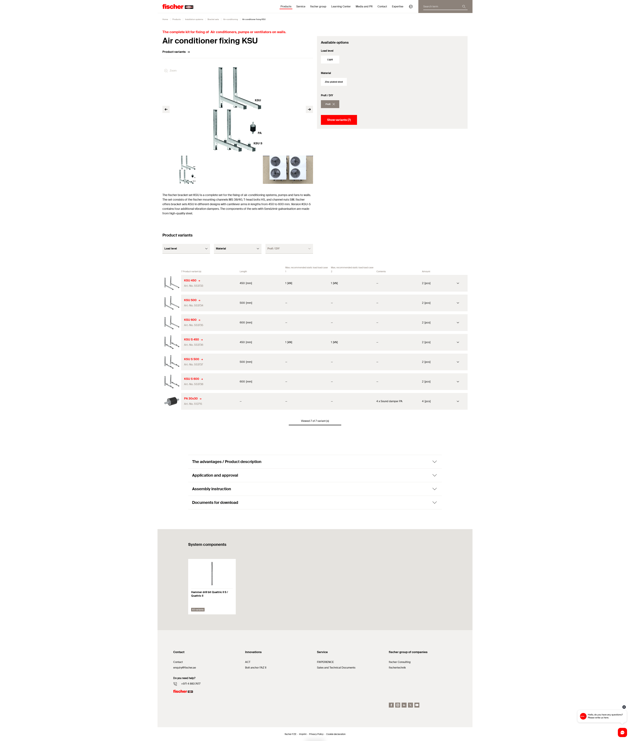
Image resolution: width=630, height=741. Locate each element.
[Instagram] (397, 705)
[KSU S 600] (171, 381)
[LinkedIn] (404, 705)
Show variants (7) (339, 120)
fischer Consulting (400, 662)
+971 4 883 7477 (190, 683)
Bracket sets (213, 19)
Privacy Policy (316, 734)
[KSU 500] (171, 303)
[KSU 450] (171, 283)
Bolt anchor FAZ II (255, 667)
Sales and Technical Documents (336, 667)
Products (176, 19)
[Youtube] (416, 705)
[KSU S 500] (171, 362)
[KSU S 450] (171, 342)
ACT (247, 662)
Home (165, 19)
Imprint (302, 734)
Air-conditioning (230, 19)
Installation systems (194, 19)
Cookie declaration (336, 734)
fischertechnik (397, 667)
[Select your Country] (410, 6)
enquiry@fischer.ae (184, 667)
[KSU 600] (171, 322)
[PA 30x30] (171, 401)
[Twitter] (410, 705)
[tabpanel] (187, 170)
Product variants (174, 52)
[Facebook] (391, 705)
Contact (382, 6)
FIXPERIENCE (325, 662)
